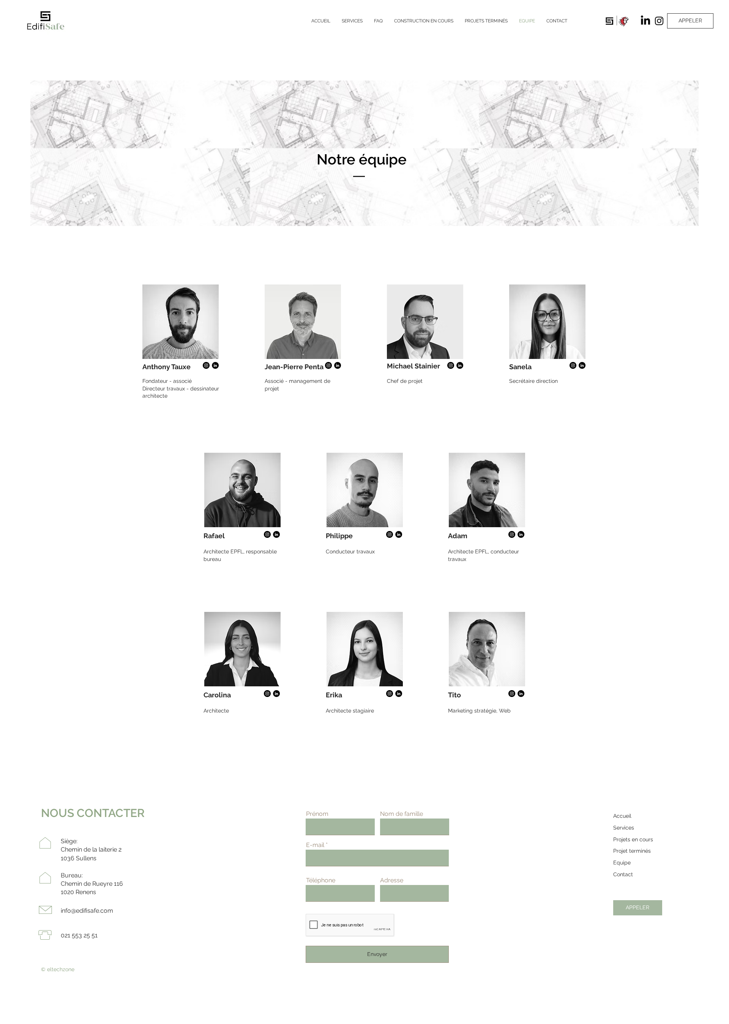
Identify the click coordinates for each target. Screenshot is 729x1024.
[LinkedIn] (645, 21)
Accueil (622, 816)
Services (623, 828)
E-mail (315, 845)
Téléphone (320, 880)
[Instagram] (659, 21)
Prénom (317, 814)
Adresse (391, 880)
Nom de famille (401, 814)
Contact (623, 874)
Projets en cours (633, 839)
